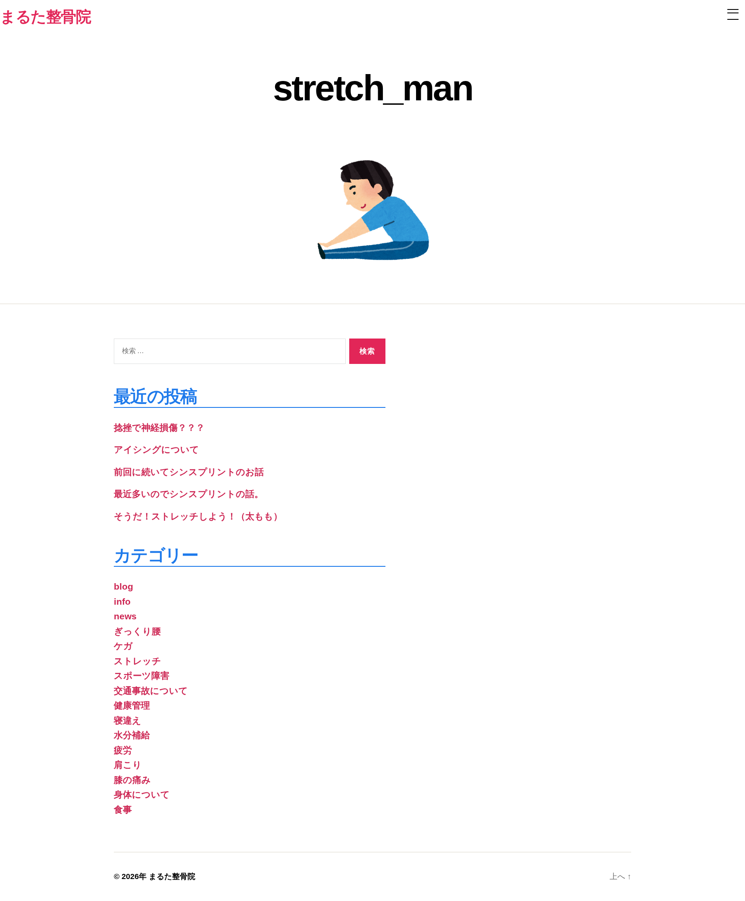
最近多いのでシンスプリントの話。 (188, 494)
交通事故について (151, 691)
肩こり (128, 765)
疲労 (123, 750)
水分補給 (132, 735)
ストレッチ (137, 661)
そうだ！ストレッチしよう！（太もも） (198, 516)
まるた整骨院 (172, 876)
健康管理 (132, 705)
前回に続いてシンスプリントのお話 (189, 472)
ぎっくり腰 (137, 631)
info (122, 601)
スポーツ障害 (141, 675)
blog (123, 586)
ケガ (123, 646)
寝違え (127, 720)
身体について (142, 794)
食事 (123, 809)
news (125, 616)
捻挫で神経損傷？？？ (159, 427)
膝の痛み (132, 780)
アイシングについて (156, 449)
